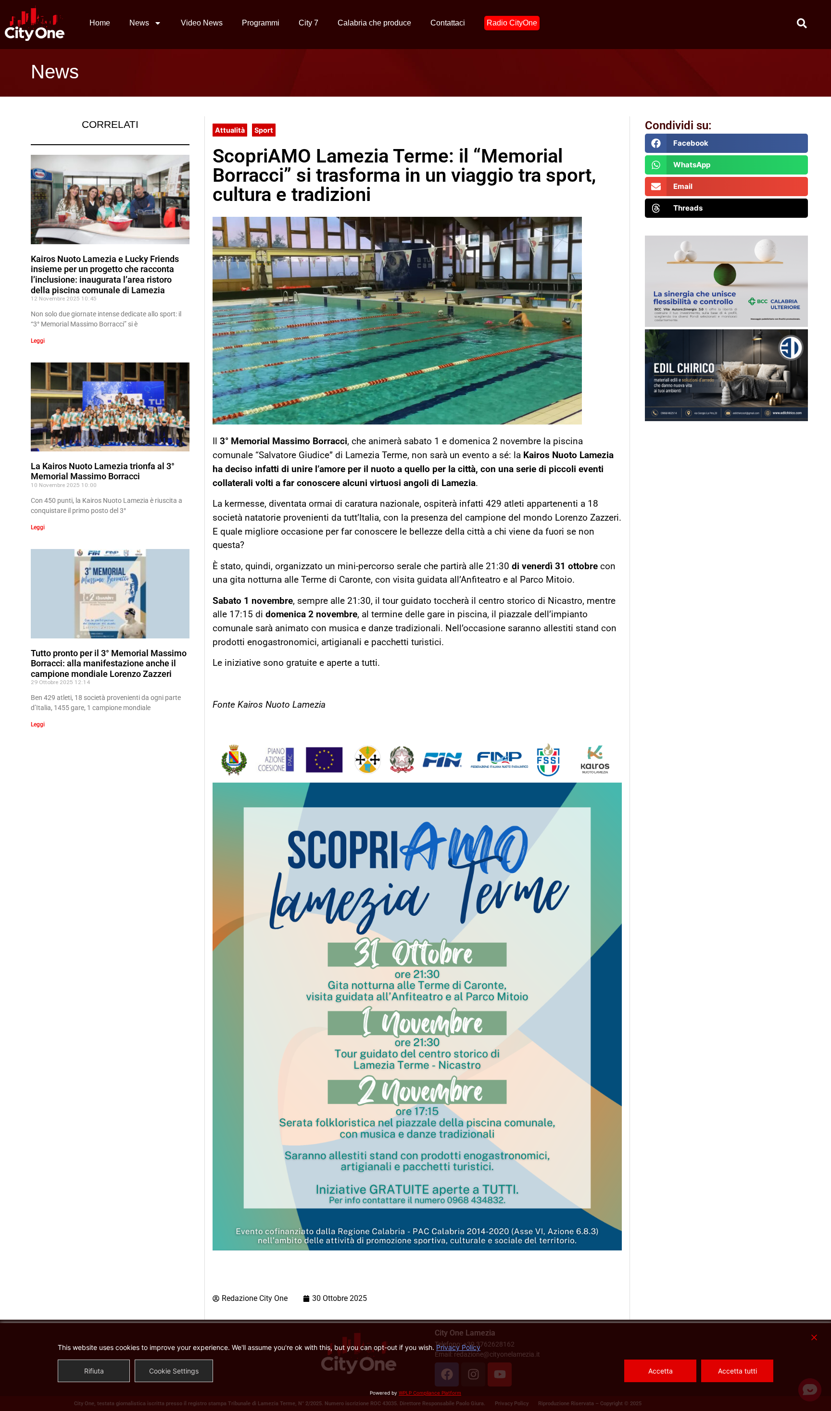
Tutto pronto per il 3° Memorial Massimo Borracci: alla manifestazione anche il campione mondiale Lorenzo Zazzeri (109, 663)
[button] (726, 143)
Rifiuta (94, 1371)
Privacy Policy (458, 1347)
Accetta (660, 1371)
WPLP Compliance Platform (430, 1393)
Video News (202, 23)
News (139, 23)
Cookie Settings (174, 1371)
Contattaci (447, 23)
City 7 (308, 23)
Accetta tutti (737, 1371)
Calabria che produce (374, 23)
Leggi (38, 340)
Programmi (260, 23)
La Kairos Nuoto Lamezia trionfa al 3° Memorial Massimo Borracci (103, 471)
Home (99, 23)
